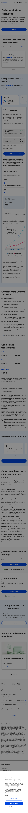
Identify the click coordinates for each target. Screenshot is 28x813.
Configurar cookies (14, 807)
